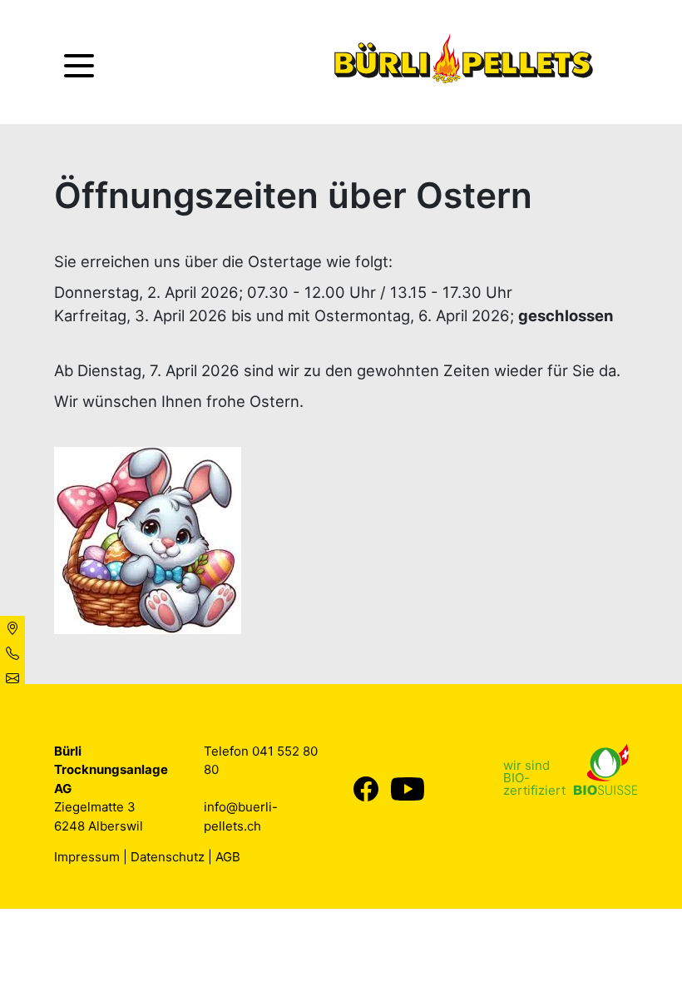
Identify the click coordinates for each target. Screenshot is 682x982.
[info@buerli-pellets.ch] (12, 678)
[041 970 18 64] (12, 653)
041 (264, 751)
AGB (227, 857)
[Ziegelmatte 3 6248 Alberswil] (12, 628)
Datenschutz (168, 857)
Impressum (87, 857)
